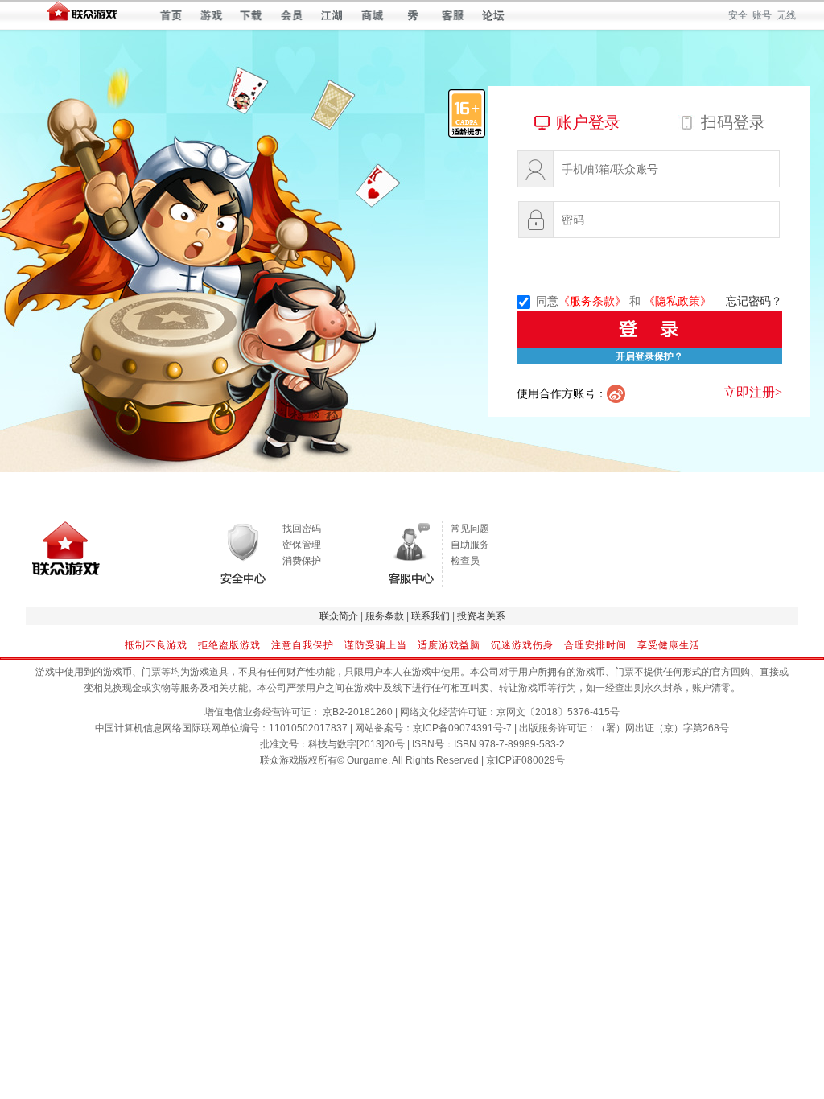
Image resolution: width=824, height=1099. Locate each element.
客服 (453, 15)
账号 (762, 15)
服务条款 (384, 616)
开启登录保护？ (649, 356)
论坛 (493, 15)
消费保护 (301, 560)
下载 (251, 15)
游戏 (211, 15)
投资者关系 (481, 616)
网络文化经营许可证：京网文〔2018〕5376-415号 (510, 712)
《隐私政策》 (677, 301)
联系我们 (430, 616)
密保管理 (301, 544)
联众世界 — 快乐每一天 (82, 15)
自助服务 (470, 544)
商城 (372, 15)
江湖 (332, 15)
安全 (738, 15)
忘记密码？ (754, 301)
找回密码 (301, 528)
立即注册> (752, 392)
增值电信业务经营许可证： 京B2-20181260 (298, 712)
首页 (171, 15)
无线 (786, 15)
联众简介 (338, 616)
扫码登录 (733, 122)
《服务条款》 (592, 301)
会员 (292, 15)
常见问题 (470, 528)
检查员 (465, 560)
